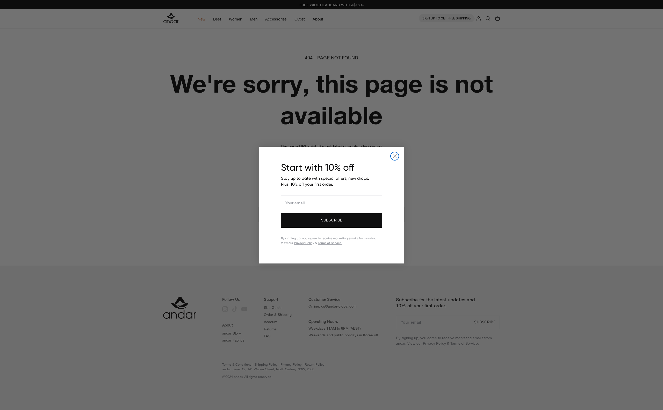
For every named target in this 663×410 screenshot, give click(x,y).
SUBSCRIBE (331, 220)
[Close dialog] (395, 156)
